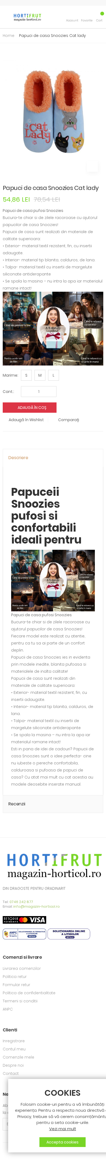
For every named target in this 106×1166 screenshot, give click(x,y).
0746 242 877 (21, 901)
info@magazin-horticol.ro (36, 906)
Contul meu (14, 1049)
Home (8, 35)
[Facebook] (4, 1158)
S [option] (26, 375)
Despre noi (13, 1065)
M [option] (40, 375)
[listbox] (41, 375)
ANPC (8, 1009)
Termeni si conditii (20, 1001)
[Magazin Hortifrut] (27, 17)
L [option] (53, 375)
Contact (11, 1073)
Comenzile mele (18, 1057)
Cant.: (8, 391)
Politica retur (15, 976)
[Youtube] (13, 1158)
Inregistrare (14, 1041)
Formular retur (16, 984)
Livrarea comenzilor (22, 968)
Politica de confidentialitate (29, 993)
